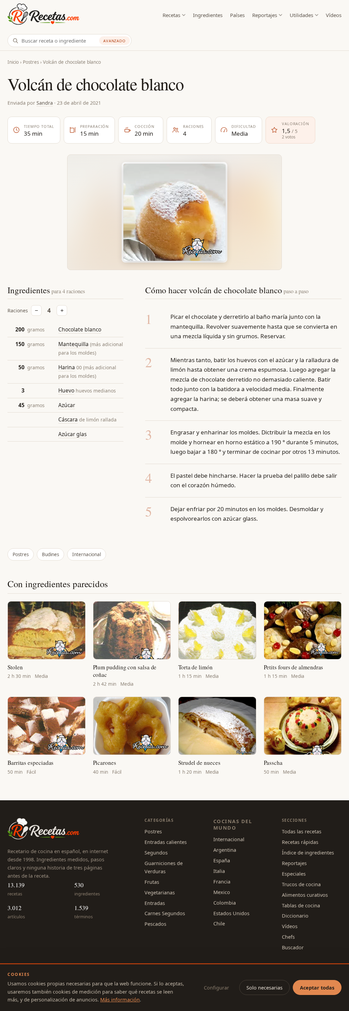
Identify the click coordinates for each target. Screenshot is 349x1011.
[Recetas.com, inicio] (43, 15)
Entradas (155, 903)
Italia (219, 870)
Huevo (66, 390)
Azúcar (66, 405)
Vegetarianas (160, 892)
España (221, 860)
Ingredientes (208, 15)
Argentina (224, 849)
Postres (31, 62)
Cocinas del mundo (232, 824)
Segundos (156, 852)
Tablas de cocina (301, 905)
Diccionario (295, 915)
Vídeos (334, 15)
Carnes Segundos (165, 913)
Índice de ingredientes (308, 852)
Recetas (171, 15)
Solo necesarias (264, 987)
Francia (221, 881)
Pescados (155, 923)
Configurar (216, 987)
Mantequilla (73, 344)
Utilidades (301, 15)
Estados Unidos (231, 913)
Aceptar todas (317, 987)
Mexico (221, 892)
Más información (120, 999)
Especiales (294, 873)
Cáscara (68, 419)
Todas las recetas (301, 831)
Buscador (293, 947)
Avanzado (114, 40)
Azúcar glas (72, 434)
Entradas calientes (166, 841)
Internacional (86, 554)
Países (237, 15)
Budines (50, 554)
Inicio (13, 62)
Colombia (224, 902)
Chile (219, 923)
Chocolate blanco (79, 329)
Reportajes (264, 15)
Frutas (152, 881)
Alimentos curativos (305, 894)
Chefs (288, 936)
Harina (66, 367)
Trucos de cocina (301, 884)
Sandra (44, 102)
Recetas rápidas (300, 841)
